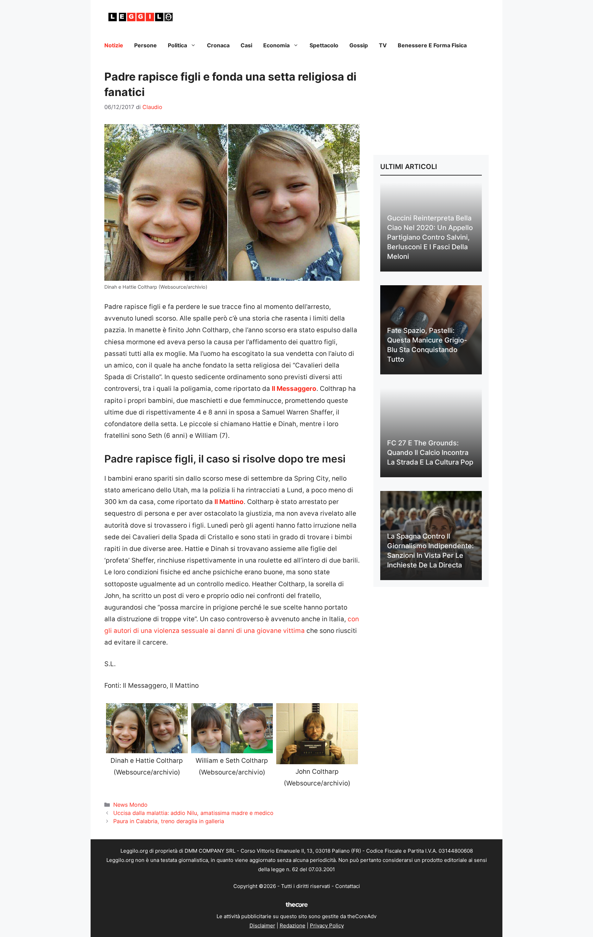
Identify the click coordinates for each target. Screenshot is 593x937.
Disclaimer (262, 925)
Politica (177, 45)
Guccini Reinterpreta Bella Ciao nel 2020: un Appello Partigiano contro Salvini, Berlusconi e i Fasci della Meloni (430, 237)
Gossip (358, 45)
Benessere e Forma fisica (432, 45)
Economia (276, 45)
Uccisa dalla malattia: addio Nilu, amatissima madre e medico (193, 812)
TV (383, 45)
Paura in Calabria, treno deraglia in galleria (168, 821)
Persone (145, 45)
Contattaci (347, 886)
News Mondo (130, 804)
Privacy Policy (327, 925)
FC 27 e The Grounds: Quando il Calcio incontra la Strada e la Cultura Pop (430, 452)
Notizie (113, 45)
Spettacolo (324, 45)
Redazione (292, 925)
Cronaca (218, 45)
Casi (246, 45)
